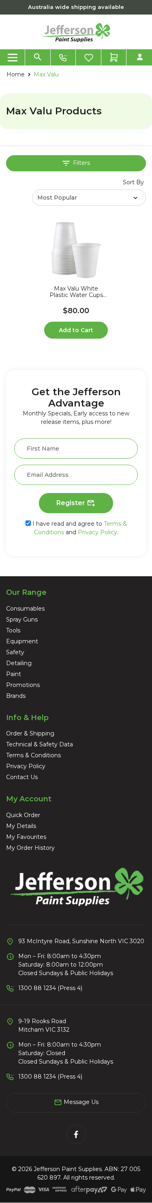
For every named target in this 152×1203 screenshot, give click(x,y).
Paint (13, 674)
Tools (13, 630)
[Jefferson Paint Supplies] (76, 31)
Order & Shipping (30, 733)
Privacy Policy (97, 532)
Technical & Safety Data (39, 744)
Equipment (22, 641)
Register (71, 503)
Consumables (25, 608)
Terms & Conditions (33, 755)
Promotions (23, 685)
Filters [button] (80, 162)
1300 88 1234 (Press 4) (50, 988)
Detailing (19, 663)
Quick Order (23, 815)
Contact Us (22, 777)
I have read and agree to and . (79, 528)
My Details (21, 826)
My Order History (30, 847)
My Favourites (26, 837)
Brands (16, 695)
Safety (15, 652)
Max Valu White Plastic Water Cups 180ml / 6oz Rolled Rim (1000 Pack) (76, 292)
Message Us (80, 1102)
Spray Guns (22, 619)
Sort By (133, 182)
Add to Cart (76, 330)
